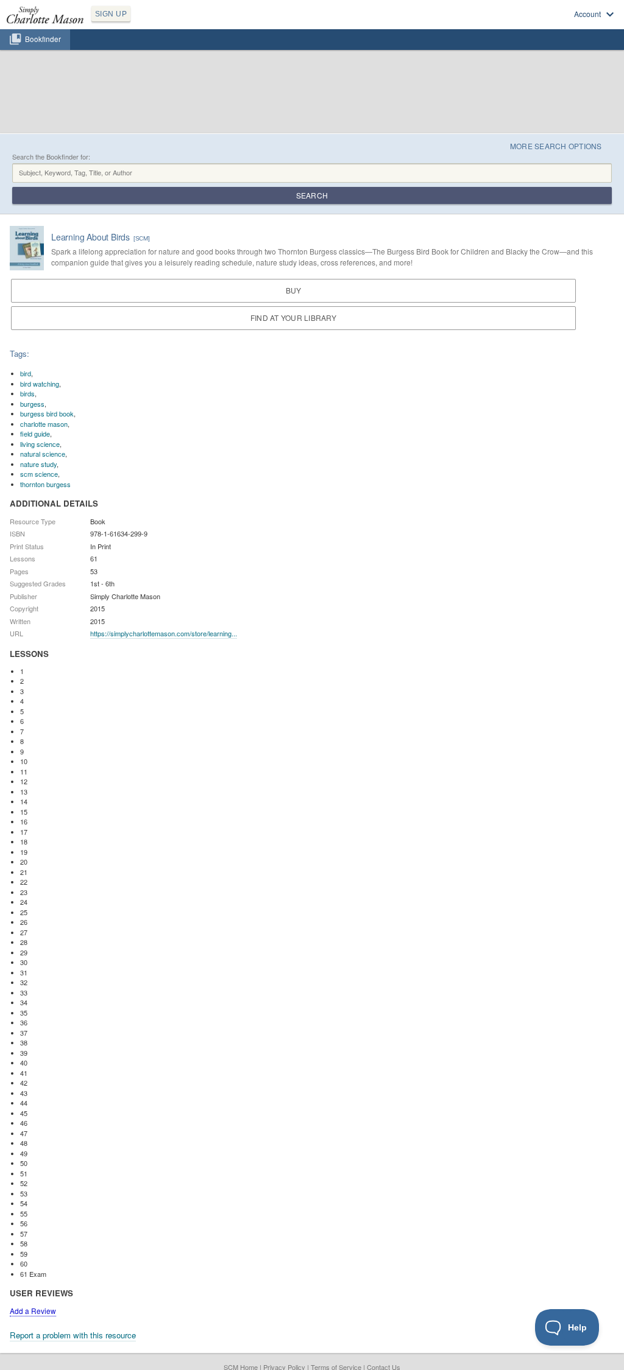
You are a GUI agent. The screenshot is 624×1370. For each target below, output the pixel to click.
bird (25, 373)
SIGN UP (111, 14)
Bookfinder (43, 39)
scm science (39, 474)
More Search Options (556, 146)
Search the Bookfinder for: (51, 156)
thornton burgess (45, 484)
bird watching (39, 383)
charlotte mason (44, 424)
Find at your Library (293, 317)
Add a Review (33, 1310)
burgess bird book (47, 413)
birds (27, 393)
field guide (35, 433)
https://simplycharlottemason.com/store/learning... (163, 633)
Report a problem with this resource (73, 1335)
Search (312, 195)
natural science (42, 453)
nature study (38, 464)
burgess (32, 404)
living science (40, 444)
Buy (294, 290)
